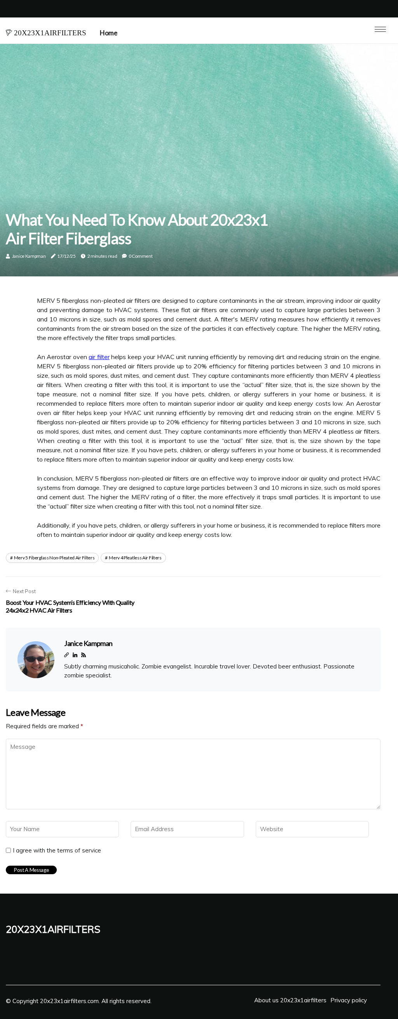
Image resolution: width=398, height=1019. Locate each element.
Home (108, 33)
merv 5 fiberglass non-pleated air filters (54, 558)
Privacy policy (348, 1000)
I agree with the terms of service (57, 850)
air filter (99, 357)
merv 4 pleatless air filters (135, 558)
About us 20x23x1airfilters (290, 1000)
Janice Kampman (29, 256)
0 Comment (140, 256)
